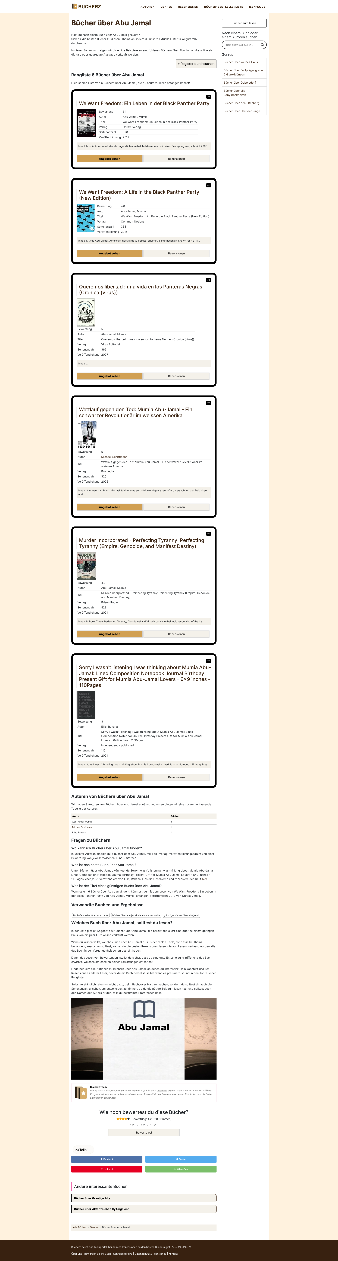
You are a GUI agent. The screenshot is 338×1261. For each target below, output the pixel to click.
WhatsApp (182, 1169)
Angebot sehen (109, 158)
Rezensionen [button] (176, 158)
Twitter (182, 1159)
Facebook (108, 1159)
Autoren (147, 6)
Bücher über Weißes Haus (241, 62)
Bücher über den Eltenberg (241, 103)
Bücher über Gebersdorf (240, 82)
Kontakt (173, 1253)
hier (204, 879)
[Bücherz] (86, 7)
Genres (166, 6)
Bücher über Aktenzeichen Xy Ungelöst (101, 1209)
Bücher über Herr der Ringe (242, 111)
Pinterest (108, 1169)
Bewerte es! (144, 1132)
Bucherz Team (98, 1087)
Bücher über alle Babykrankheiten (235, 93)
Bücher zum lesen (244, 23)
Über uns (76, 1253)
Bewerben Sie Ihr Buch (97, 1253)
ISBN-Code (257, 6)
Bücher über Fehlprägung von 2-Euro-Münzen (243, 72)
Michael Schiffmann (114, 457)
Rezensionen (188, 6)
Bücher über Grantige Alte (92, 1198)
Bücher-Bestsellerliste (223, 6)
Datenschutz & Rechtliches (150, 1253)
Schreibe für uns (122, 1253)
